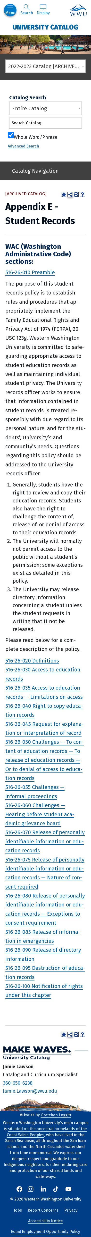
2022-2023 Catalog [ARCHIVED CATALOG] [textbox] (46, 66)
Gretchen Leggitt (56, 1114)
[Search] (74, 124)
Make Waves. (37, 1049)
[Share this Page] (70, 194)
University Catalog (45, 27)
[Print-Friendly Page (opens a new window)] (76, 194)
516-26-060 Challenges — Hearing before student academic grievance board (39, 814)
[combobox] (45, 66)
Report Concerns (43, 1210)
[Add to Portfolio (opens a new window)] (63, 194)
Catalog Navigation (35, 171)
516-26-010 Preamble (30, 272)
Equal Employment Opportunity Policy (45, 1231)
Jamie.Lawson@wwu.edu (30, 1091)
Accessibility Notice (45, 1221)
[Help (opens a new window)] (82, 194)
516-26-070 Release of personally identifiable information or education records (45, 841)
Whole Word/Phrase (36, 136)
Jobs (18, 1210)
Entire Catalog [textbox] (29, 108)
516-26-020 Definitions (32, 660)
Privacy (70, 1210)
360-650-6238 (18, 1083)
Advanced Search (23, 146)
